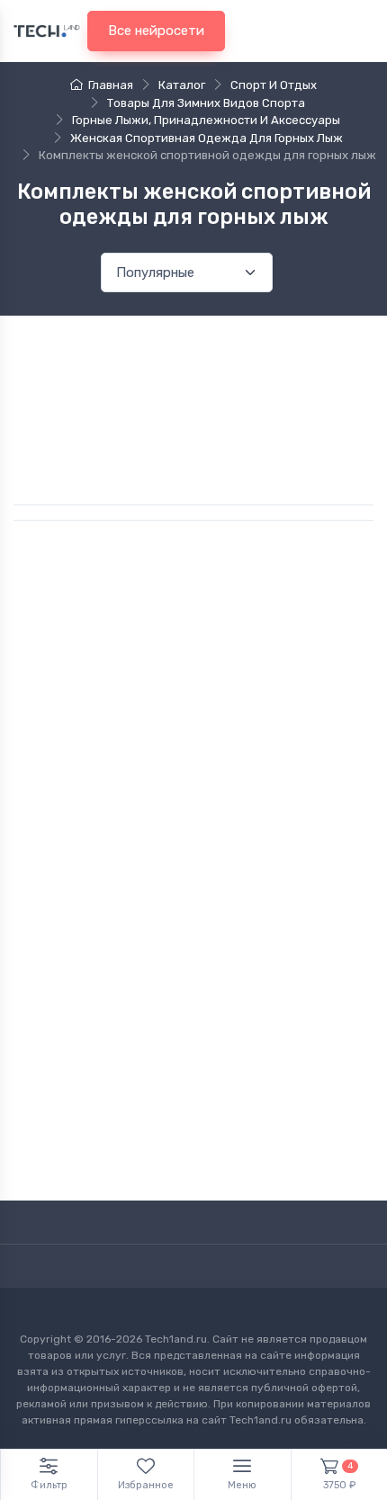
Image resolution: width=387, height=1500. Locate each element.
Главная (110, 85)
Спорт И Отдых (273, 85)
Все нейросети (156, 30)
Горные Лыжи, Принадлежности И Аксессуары (206, 120)
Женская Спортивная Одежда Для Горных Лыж (206, 138)
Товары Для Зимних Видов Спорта (206, 103)
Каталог (181, 85)
